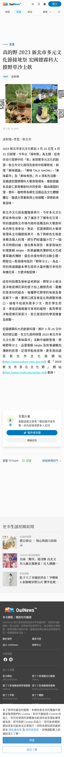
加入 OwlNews (10, 644)
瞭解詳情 (32, 440)
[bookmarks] (38, 4)
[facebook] (5, 659)
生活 (18, 11)
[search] (59, 12)
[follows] (33, 4)
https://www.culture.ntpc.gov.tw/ (24, 361)
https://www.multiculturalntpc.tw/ (24, 372)
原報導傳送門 (50, 460)
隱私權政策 (15, 729)
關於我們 (7, 638)
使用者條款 (32, 729)
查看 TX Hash (11, 460)
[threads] (11, 660)
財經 (7, 11)
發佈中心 (36, 644)
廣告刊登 (36, 638)
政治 (30, 11)
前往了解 (32, 749)
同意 (32, 740)
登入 (54, 4)
